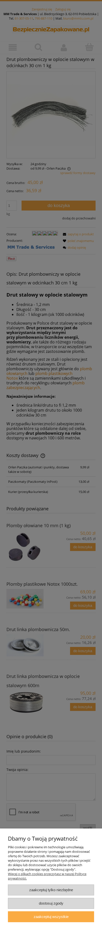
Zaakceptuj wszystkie (51, 917)
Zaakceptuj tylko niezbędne (51, 890)
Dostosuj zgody (51, 903)
